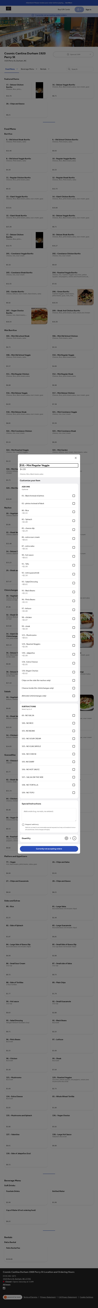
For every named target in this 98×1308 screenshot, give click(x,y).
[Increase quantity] (74, 838)
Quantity (26, 838)
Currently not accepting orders (49, 849)
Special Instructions (31, 803)
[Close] (75, 458)
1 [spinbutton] (70, 838)
